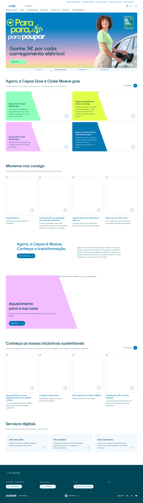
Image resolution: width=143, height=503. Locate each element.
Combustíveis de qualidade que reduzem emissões (51, 219)
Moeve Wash (82, 69)
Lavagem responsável (49, 395)
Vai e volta (38, 69)
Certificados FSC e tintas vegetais (117, 396)
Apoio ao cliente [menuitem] (102, 2)
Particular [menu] (28, 6)
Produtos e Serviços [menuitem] (88, 2)
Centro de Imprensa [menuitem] (115, 2)
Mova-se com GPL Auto (116, 218)
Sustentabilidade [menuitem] (78, 10)
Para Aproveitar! (104, 69)
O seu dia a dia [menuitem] (55, 10)
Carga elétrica (12, 218)
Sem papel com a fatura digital (86, 395)
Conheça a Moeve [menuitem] (11, 10)
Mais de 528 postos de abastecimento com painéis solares (18, 397)
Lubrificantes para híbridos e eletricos (85, 219)
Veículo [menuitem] (22, 10)
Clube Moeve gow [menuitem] (32, 10)
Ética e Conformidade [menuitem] (74, 2)
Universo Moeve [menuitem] (128, 2)
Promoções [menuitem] (65, 10)
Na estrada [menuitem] (44, 10)
